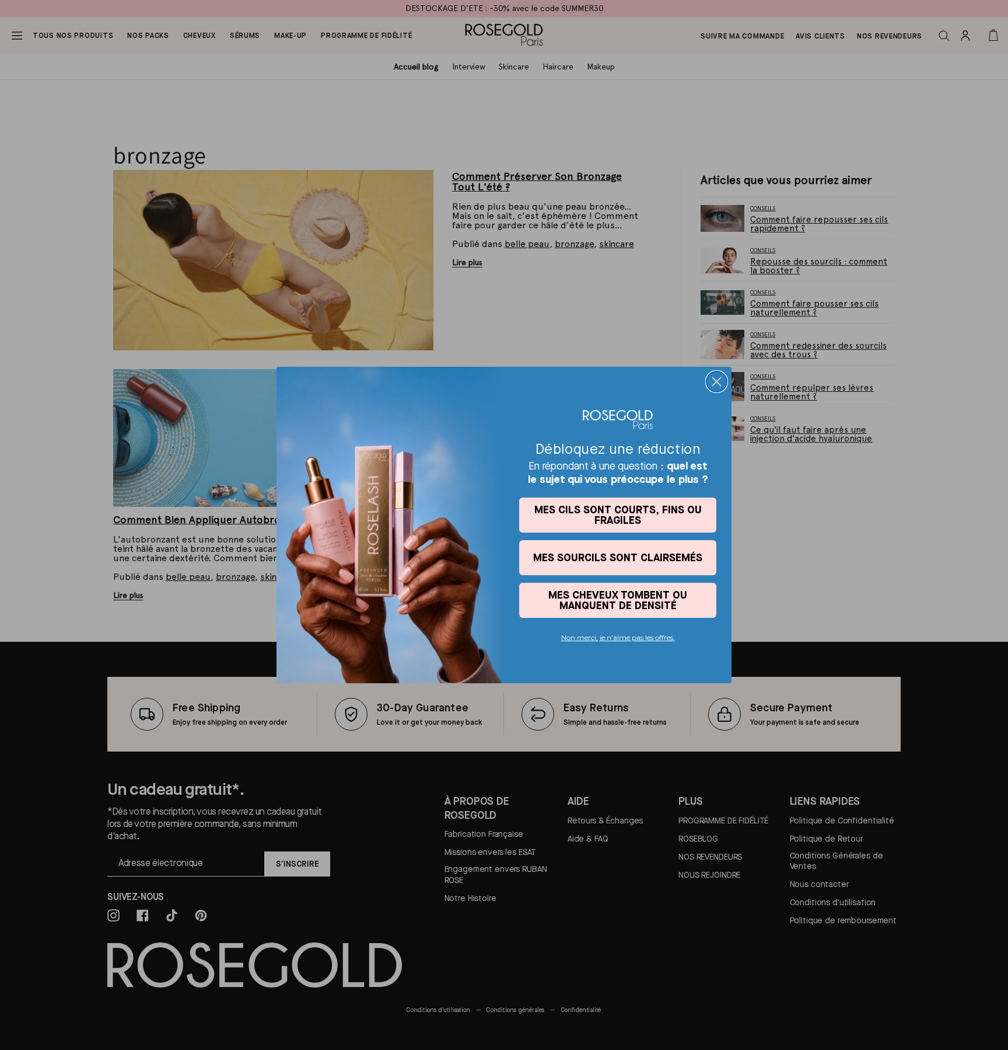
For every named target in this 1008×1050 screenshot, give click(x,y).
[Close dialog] (716, 381)
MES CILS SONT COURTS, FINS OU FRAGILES (618, 515)
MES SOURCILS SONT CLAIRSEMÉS (617, 557)
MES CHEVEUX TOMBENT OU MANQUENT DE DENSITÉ (617, 600)
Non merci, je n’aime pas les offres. (618, 637)
